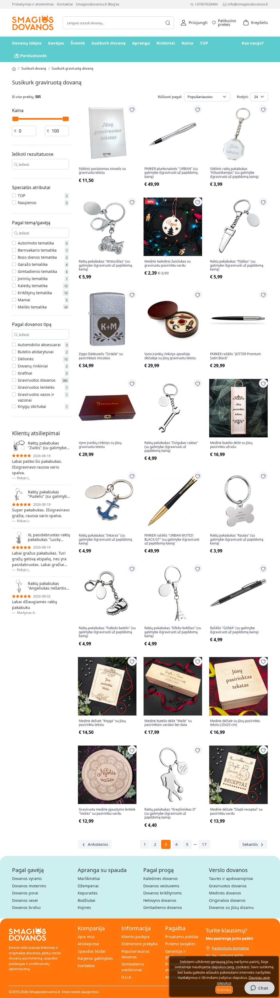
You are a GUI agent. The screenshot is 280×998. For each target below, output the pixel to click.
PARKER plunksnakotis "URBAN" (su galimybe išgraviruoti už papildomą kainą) (171, 173)
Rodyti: (242, 96)
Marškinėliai (89, 878)
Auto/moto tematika (36, 243)
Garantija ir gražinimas (175, 954)
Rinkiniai (165, 43)
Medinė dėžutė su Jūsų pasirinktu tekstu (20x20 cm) (235, 723)
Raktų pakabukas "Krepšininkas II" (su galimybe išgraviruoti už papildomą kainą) (170, 813)
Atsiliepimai (88, 943)
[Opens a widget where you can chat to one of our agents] (259, 988)
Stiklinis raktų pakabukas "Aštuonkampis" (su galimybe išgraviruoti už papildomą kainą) (234, 173)
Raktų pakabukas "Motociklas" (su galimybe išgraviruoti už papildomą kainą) (105, 265)
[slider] (15, 118)
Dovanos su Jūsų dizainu (231, 907)
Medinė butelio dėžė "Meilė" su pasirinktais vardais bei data (168, 723)
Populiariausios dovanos (135, 954)
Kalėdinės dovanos (160, 878)
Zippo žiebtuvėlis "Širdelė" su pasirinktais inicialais (101, 356)
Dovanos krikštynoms (162, 893)
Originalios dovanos (227, 900)
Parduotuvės (33, 55)
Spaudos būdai (91, 951)
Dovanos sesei (25, 900)
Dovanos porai (25, 893)
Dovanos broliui (26, 907)
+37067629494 (206, 4)
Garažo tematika (33, 264)
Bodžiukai (86, 900)
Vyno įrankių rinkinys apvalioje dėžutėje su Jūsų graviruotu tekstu (170, 356)
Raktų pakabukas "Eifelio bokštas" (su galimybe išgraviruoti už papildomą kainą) (172, 632)
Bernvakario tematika (37, 250)
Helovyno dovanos (159, 900)
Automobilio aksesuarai (39, 344)
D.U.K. (126, 977)
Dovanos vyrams (27, 878)
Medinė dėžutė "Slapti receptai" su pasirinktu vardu (236, 812)
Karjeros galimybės (95, 958)
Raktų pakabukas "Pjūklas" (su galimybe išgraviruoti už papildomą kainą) (236, 265)
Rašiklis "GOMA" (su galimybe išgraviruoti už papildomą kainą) (234, 630)
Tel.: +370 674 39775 (227, 955)
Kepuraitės (88, 893)
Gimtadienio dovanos (162, 907)
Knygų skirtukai (32, 406)
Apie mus (86, 936)
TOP (204, 43)
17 (204, 844)
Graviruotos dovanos (37, 380)
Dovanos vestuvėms (161, 885)
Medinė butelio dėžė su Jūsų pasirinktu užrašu (231, 445)
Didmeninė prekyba (139, 943)
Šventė (78, 43)
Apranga (141, 43)
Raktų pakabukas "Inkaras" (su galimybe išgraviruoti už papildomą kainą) (105, 539)
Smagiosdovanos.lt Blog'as (97, 4)
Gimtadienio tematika (37, 271)
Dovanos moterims (29, 885)
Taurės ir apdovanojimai (231, 878)
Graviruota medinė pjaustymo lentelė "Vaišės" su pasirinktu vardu (107, 812)
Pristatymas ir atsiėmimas (33, 4)
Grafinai (25, 373)
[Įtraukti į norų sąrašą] (132, 109)
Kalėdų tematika (33, 285)
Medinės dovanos (225, 893)
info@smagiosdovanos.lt (248, 4)
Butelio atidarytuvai (36, 351)
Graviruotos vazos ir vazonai (36, 397)
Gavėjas (56, 43)
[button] (194, 23)
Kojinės (84, 907)
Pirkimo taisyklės (180, 943)
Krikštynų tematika (35, 292)
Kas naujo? (253, 43)
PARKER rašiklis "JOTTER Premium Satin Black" (235, 356)
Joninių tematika (33, 278)
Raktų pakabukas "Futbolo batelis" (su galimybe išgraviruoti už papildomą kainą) (107, 632)
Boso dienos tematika (37, 257)
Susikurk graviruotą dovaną (72, 68)
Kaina (187, 43)
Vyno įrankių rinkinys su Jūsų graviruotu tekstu (100, 445)
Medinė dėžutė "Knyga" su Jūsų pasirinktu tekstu (102, 723)
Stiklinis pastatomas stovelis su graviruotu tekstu (102, 171)
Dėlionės (26, 358)
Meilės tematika (32, 307)
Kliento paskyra (135, 936)
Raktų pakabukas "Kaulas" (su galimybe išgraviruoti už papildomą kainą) (236, 539)
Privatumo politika (181, 936)
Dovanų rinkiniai (33, 366)
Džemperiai (88, 885)
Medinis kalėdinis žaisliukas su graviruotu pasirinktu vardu (167, 263)
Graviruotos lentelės (36, 387)
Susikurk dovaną (108, 43)
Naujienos (27, 202)
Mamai (24, 299)
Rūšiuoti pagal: (170, 96)
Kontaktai (65, 4)
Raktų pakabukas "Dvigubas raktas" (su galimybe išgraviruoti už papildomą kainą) (171, 447)
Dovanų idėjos (26, 43)
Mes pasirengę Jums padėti (229, 938)
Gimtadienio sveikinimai (132, 966)
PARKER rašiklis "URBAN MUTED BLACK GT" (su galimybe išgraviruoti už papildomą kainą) (171, 539)
